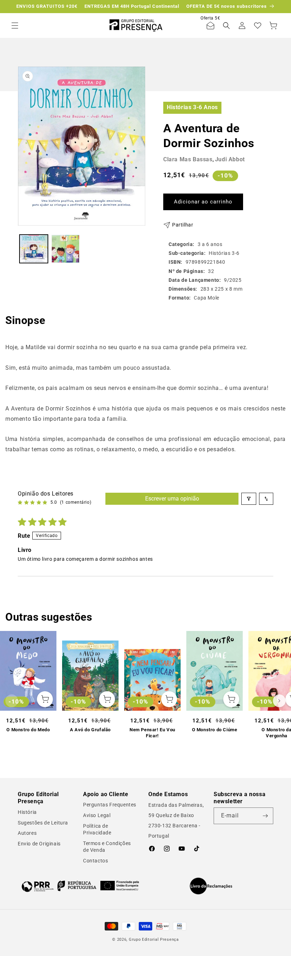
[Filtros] (248, 499)
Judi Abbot (230, 159)
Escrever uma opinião (172, 498)
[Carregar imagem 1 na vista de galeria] (34, 249)
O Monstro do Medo (28, 729)
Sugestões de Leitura (43, 823)
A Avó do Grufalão (90, 729)
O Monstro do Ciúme (214, 729)
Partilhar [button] (182, 225)
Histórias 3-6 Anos (192, 107)
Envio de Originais (39, 843)
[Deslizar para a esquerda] (11, 700)
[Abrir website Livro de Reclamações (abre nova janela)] (211, 886)
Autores (27, 833)
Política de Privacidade (97, 829)
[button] (15, 25)
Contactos (95, 860)
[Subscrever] (265, 815)
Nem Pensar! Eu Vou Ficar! (152, 732)
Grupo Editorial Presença (154, 939)
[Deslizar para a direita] (279, 700)
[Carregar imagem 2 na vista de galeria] (65, 249)
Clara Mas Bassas (188, 159)
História (27, 812)
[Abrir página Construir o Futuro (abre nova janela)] (80, 886)
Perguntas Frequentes (109, 804)
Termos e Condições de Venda (107, 846)
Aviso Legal (97, 815)
